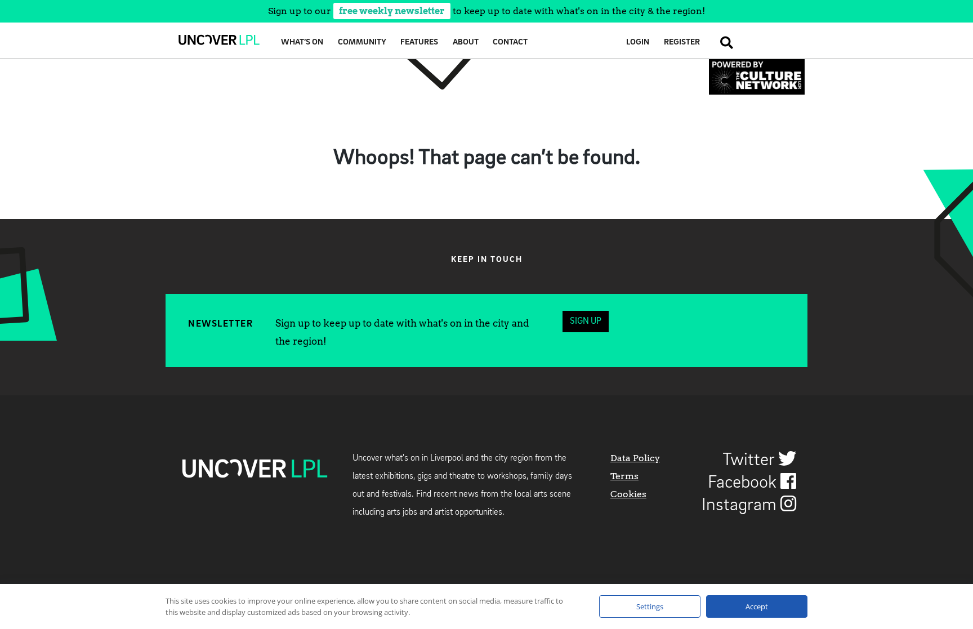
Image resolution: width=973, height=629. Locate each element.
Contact (510, 42)
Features (419, 42)
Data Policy (635, 458)
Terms (624, 476)
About (466, 42)
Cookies (628, 494)
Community (362, 42)
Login (637, 42)
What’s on (302, 42)
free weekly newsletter (392, 11)
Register (682, 42)
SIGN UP (585, 321)
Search (724, 42)
